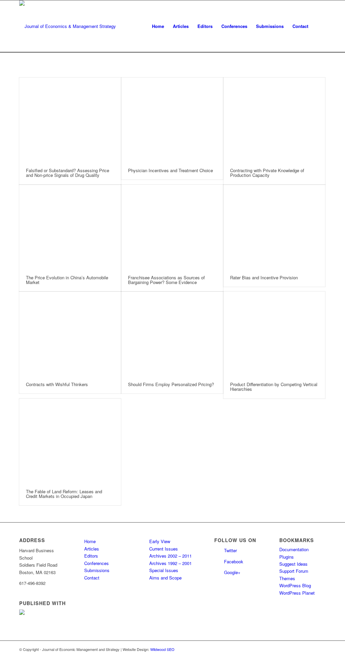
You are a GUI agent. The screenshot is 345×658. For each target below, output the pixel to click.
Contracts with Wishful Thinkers (57, 384)
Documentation (294, 549)
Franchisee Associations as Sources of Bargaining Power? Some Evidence (166, 279)
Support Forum (293, 571)
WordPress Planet (297, 593)
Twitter (230, 550)
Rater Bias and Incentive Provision (264, 277)
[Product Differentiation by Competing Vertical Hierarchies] (274, 333)
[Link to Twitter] (311, 649)
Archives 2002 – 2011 (170, 556)
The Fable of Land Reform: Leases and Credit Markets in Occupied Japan (64, 493)
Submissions (96, 570)
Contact (91, 577)
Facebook (233, 561)
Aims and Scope (165, 577)
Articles (91, 548)
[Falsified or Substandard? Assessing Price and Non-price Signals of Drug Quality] (70, 119)
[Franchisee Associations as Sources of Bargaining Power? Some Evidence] (172, 227)
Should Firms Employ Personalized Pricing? (171, 384)
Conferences (96, 563)
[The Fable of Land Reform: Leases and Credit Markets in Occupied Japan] (70, 440)
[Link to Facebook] (321, 649)
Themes (287, 578)
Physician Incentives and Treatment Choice (170, 170)
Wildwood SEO (162, 649)
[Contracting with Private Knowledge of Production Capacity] (274, 119)
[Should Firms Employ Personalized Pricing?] (172, 333)
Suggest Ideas (293, 564)
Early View (159, 541)
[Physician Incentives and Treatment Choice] (172, 119)
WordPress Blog (295, 585)
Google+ (232, 572)
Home (90, 541)
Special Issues (163, 570)
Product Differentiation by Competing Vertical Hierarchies (273, 386)
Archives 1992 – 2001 (170, 563)
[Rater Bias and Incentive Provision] (274, 227)
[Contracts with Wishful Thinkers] (70, 333)
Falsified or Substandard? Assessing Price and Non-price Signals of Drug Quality (67, 172)
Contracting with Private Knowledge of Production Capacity (267, 172)
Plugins (286, 557)
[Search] (319, 26)
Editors (91, 556)
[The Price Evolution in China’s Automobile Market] (70, 227)
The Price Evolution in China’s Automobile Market (67, 279)
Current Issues (163, 548)
